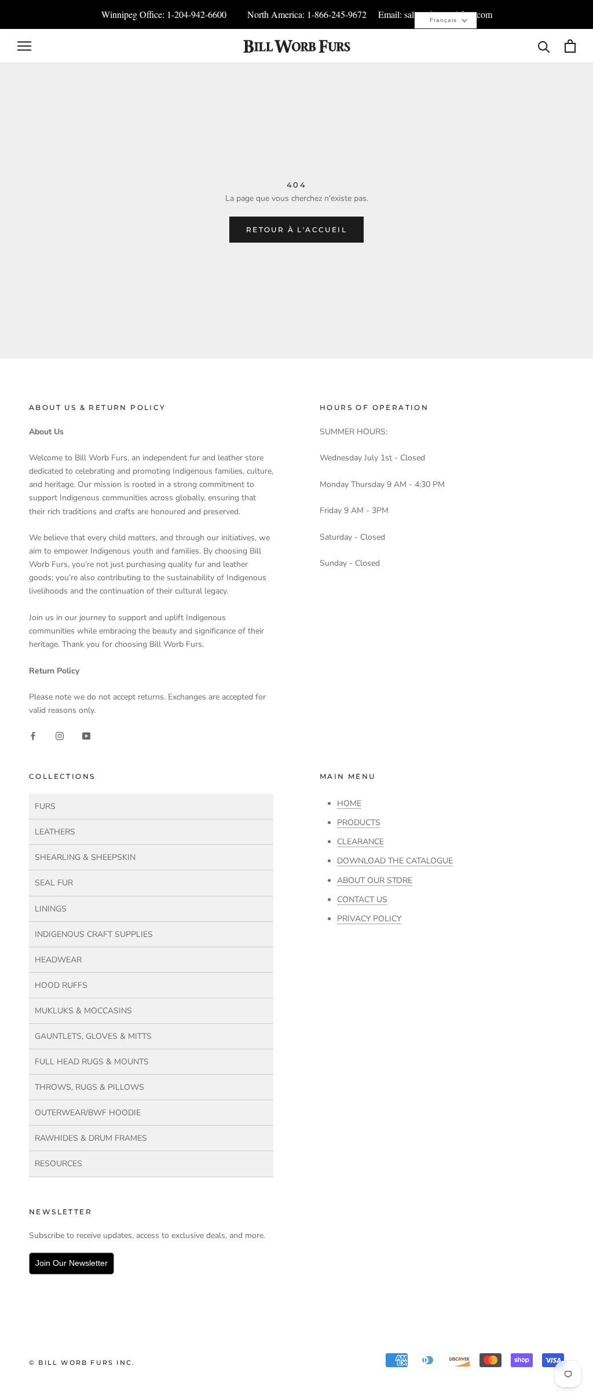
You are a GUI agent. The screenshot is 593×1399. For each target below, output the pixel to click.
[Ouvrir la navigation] (24, 46)
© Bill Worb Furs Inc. (82, 1362)
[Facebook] (33, 735)
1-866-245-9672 (337, 14)
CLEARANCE (360, 841)
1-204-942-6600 (196, 14)
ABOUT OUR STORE (374, 880)
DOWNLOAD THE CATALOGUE (395, 860)
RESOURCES (58, 1163)
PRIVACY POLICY (369, 918)
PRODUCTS (358, 822)
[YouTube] (86, 735)
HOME (349, 803)
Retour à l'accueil (296, 229)
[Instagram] (60, 735)
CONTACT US (362, 899)
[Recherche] (544, 46)
